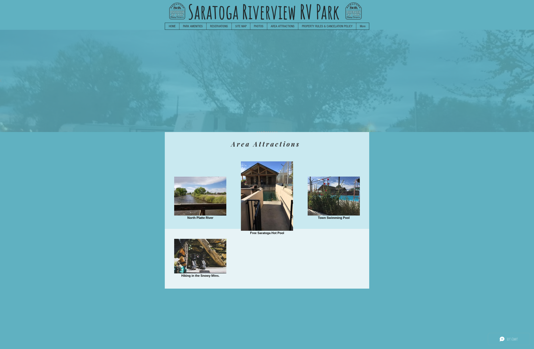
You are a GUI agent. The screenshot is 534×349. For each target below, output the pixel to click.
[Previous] (1, 81)
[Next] (533, 81)
